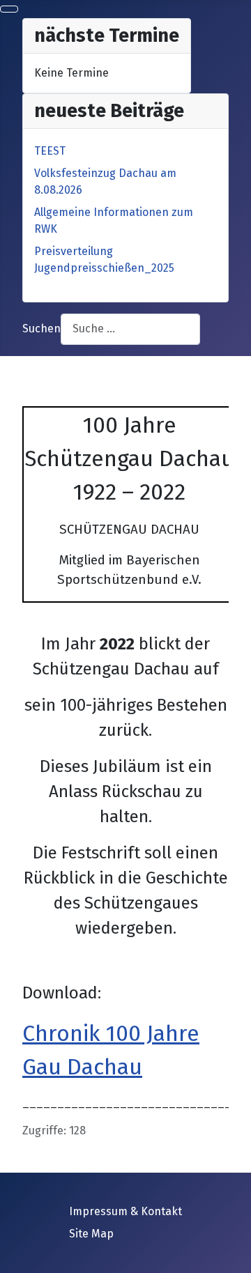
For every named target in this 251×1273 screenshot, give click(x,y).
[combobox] (130, 329)
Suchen (41, 328)
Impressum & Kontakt (125, 1211)
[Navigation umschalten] (9, 9)
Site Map (91, 1233)
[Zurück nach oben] (233, 1255)
